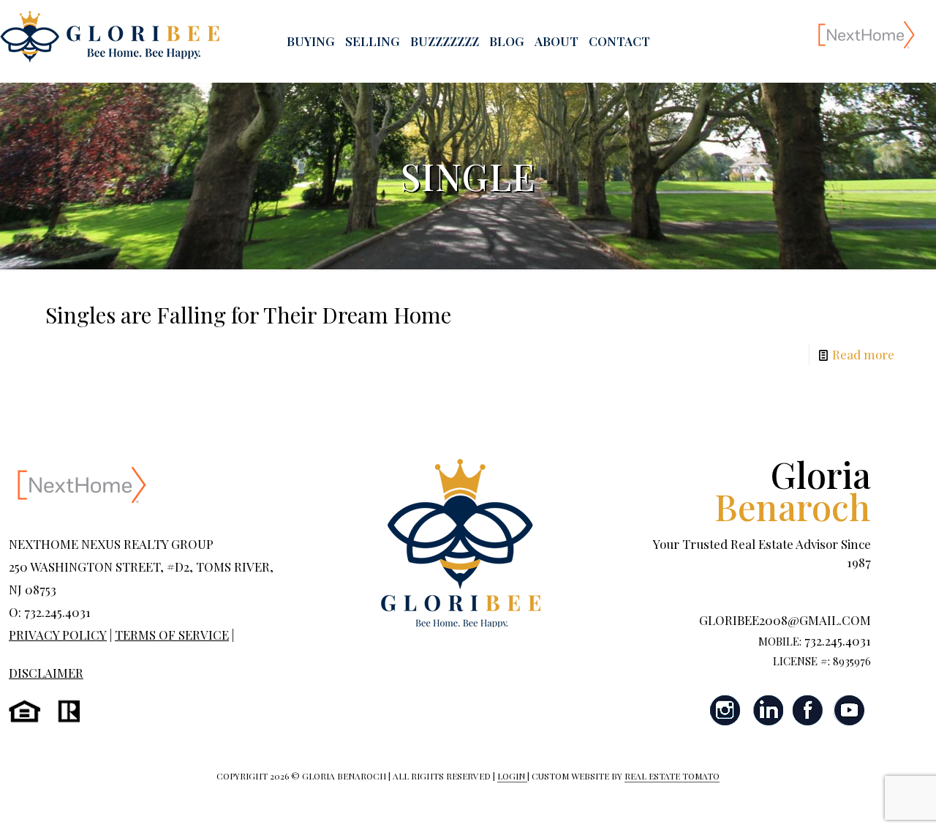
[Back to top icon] (865, 800)
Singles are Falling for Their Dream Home (248, 314)
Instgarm (726, 710)
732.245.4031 (837, 640)
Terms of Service (172, 635)
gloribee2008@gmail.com (785, 620)
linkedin (767, 710)
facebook (808, 710)
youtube (849, 710)
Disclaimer (46, 673)
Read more (863, 354)
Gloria (792, 490)
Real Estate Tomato (672, 776)
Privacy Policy (58, 635)
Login (512, 776)
